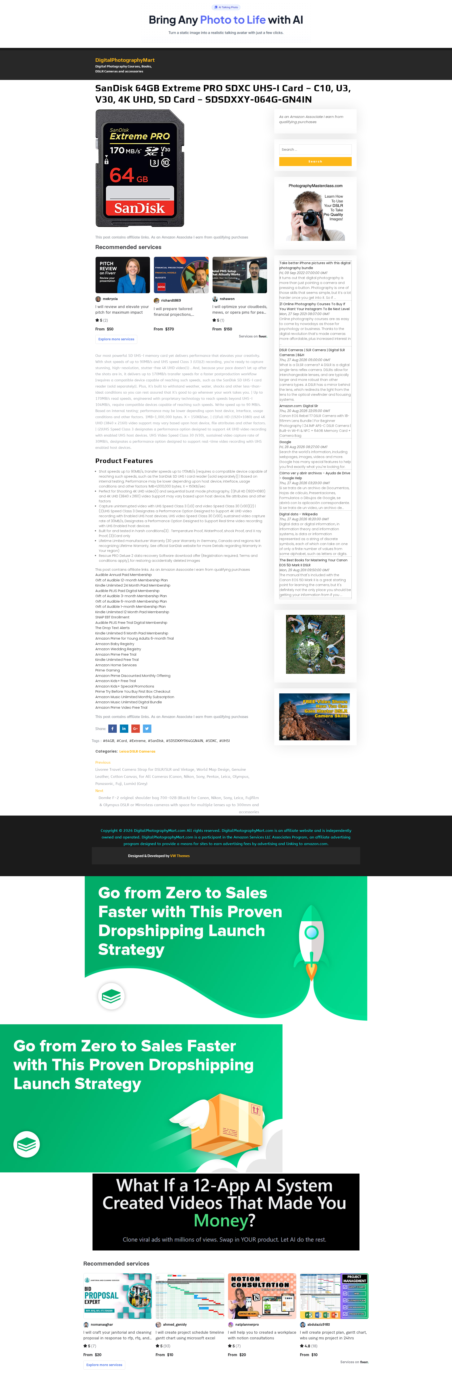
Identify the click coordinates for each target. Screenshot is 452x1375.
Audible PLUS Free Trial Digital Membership (131, 622)
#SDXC (211, 741)
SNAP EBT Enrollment (112, 617)
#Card (122, 741)
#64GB (108, 741)
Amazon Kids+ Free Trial (115, 680)
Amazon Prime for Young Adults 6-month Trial (134, 638)
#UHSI (224, 741)
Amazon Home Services (116, 664)
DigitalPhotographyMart (125, 60)
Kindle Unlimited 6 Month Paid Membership (131, 633)
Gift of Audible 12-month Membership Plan (131, 580)
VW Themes (180, 856)
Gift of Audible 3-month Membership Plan (131, 595)
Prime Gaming (107, 670)
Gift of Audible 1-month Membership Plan (130, 606)
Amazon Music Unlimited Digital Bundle (128, 702)
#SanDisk (156, 741)
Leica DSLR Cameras (137, 751)
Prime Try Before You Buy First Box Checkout (132, 691)
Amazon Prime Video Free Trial (121, 707)
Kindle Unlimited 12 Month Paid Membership (132, 611)
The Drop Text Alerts (112, 627)
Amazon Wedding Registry (118, 648)
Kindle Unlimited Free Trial (117, 659)
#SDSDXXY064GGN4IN (184, 741)
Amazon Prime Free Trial (115, 654)
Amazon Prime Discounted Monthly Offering (132, 675)
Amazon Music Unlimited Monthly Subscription (134, 696)
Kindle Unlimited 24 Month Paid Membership (132, 585)
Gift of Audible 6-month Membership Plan (131, 601)
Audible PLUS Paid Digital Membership (127, 590)
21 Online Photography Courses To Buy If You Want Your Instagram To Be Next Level (314, 306)
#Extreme (137, 741)
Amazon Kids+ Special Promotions (124, 686)
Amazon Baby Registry (114, 643)
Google (285, 442)
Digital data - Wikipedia (298, 514)
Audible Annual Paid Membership (123, 574)
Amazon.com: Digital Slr (298, 406)
